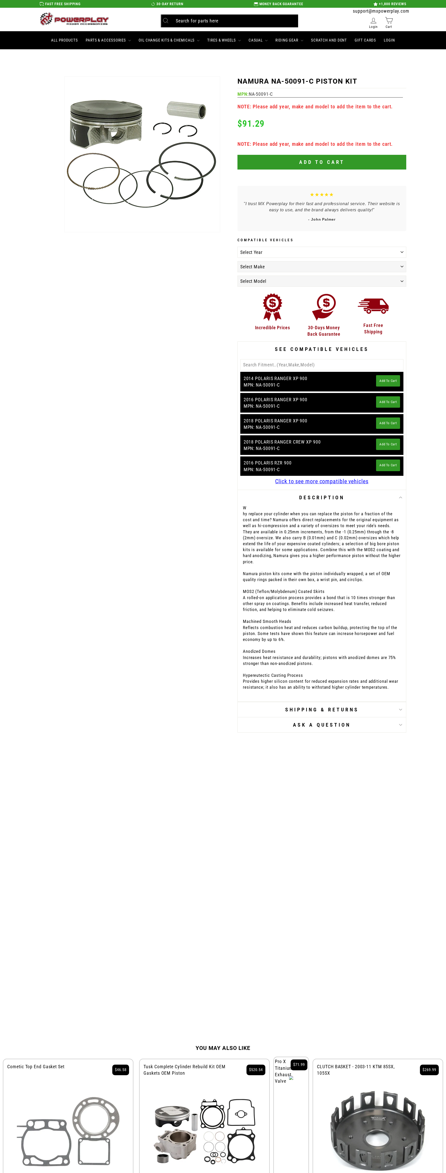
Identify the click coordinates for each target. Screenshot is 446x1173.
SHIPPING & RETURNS (322, 709)
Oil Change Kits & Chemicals (167, 40)
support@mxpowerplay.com (381, 11)
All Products (64, 40)
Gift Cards (365, 40)
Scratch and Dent (329, 40)
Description (322, 497)
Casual (256, 40)
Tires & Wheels (222, 40)
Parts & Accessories (106, 40)
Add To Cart (388, 381)
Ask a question (322, 725)
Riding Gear (287, 40)
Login (389, 40)
